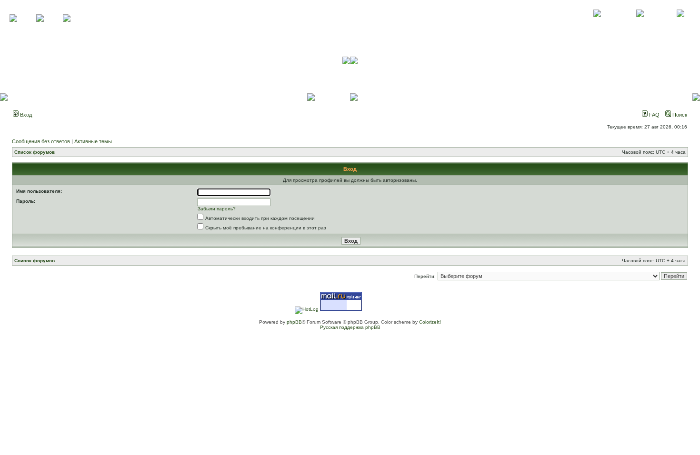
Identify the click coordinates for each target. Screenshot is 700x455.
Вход (25, 115)
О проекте (597, 24)
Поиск (679, 115)
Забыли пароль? (217, 208)
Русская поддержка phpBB (350, 327)
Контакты (640, 24)
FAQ (654, 115)
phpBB (294, 322)
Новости (680, 24)
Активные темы (93, 141)
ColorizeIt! (430, 322)
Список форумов (34, 152)
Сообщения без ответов (41, 141)
